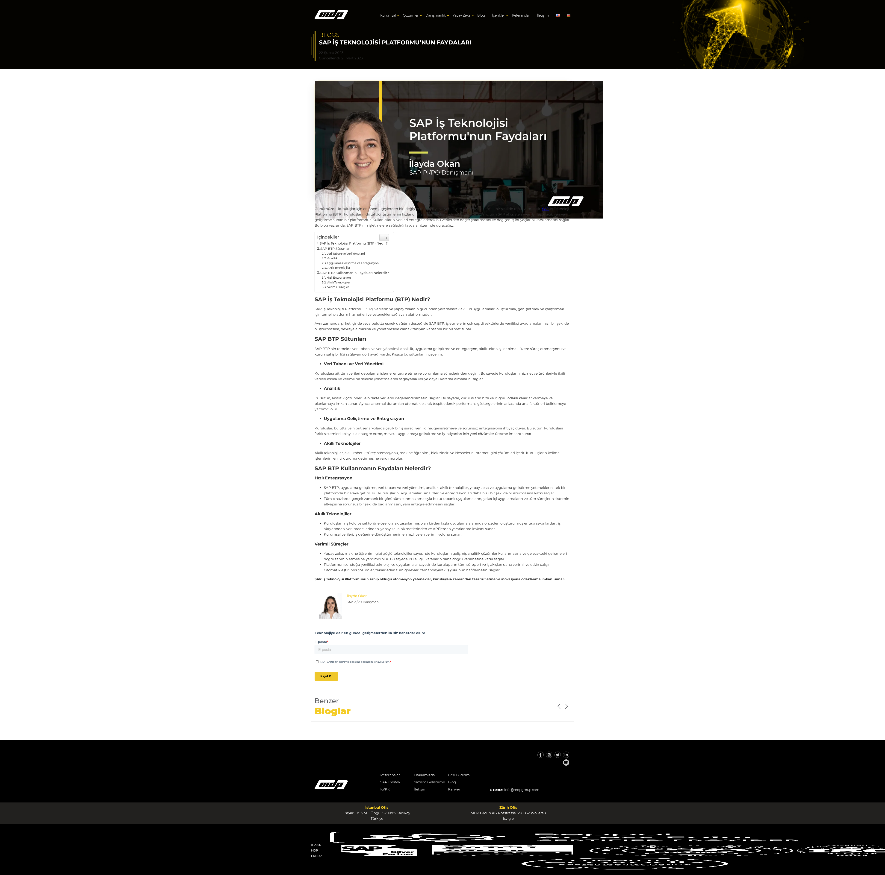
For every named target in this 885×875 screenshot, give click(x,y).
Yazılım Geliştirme (429, 782)
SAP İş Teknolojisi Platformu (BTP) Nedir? (354, 243)
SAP (545, 209)
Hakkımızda (424, 775)
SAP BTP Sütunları (335, 249)
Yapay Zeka (461, 15)
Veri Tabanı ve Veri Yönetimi (346, 253)
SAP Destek (390, 782)
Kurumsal (388, 15)
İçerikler (498, 15)
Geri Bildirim (459, 775)
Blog (481, 15)
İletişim (543, 15)
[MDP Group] (331, 15)
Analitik (332, 258)
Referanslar (521, 15)
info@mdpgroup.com (521, 790)
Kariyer (454, 789)
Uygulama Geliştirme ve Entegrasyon (353, 263)
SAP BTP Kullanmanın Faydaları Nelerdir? (354, 273)
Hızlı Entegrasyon (339, 277)
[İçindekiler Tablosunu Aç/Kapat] (384, 237)
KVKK (385, 789)
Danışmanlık (435, 15)
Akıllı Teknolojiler (338, 267)
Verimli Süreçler (338, 287)
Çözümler (411, 15)
